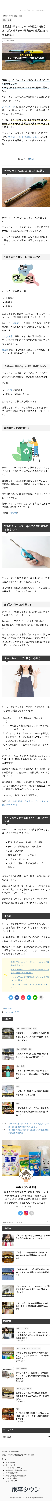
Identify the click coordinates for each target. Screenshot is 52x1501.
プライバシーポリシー (15, 1467)
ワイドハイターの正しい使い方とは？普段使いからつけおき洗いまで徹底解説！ (32, 1074)
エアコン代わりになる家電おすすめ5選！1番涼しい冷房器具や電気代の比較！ (32, 1306)
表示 (31, 159)
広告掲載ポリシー (13, 1473)
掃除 (5, 1008)
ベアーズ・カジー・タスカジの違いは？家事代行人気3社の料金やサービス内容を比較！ (33, 1335)
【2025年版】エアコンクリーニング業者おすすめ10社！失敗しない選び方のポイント (33, 1289)
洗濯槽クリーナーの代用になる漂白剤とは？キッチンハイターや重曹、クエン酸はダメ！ (32, 1037)
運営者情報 (10, 1462)
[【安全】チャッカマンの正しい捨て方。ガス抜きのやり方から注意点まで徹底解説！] (29, 997)
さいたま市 (7, 336)
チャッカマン (8, 106)
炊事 (9, 1008)
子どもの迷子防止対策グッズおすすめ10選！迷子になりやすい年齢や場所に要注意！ (32, 1416)
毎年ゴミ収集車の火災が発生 (22, 136)
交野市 (14, 513)
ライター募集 (11, 1478)
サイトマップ (11, 1481)
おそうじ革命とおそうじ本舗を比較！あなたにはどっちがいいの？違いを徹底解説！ (32, 1355)
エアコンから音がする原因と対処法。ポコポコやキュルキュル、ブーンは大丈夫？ (32, 1396)
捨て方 (17, 1012)
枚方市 (5, 349)
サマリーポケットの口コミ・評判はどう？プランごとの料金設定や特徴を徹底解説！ (32, 1376)
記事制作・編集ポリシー (16, 1470)
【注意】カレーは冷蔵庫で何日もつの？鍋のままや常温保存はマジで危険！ (31, 1255)
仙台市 (8, 390)
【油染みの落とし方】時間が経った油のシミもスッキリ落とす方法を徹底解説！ (32, 1272)
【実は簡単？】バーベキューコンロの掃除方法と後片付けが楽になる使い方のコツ (32, 1111)
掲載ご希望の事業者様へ (16, 1475)
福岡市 (16, 323)
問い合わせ (10, 1465)
